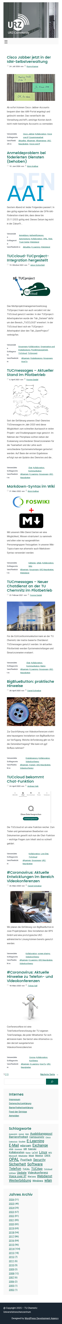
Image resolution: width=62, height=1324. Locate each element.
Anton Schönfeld (37, 265)
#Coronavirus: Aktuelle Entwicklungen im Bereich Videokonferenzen (30, 876)
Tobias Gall (32, 986)
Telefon (15, 1168)
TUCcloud (22, 353)
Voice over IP (34, 144)
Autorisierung (24, 239)
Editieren (32, 563)
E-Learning (35, 247)
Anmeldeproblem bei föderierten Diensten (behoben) (26, 157)
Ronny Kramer (32, 66)
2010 (11, 1265)
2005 (11, 1285)
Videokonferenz (32, 761)
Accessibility (13, 1134)
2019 (11, 1228)
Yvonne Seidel (32, 380)
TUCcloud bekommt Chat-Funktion (25, 779)
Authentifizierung (36, 235)
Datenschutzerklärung (20, 1103)
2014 (11, 1249)
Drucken (22, 1141)
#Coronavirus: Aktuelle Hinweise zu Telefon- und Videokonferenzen (30, 976)
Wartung (32, 1176)
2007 (11, 1277)
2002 (11, 1290)
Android (21, 1134)
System (32, 765)
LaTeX (35, 1152)
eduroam (25, 1145)
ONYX (47, 1155)
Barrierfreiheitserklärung (21, 1107)
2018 (11, 1232)
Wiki (30, 566)
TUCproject (32, 353)
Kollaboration (40, 134)
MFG (50, 1153)
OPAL (45, 239)
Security (39, 1160)
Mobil (31, 1155)
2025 (11, 1203)
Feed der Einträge (18, 1111)
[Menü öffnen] (6, 41)
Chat (30, 468)
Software (35, 1164)
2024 (11, 1208)
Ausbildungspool (41, 1133)
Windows (37, 1180)
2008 (11, 1273)
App (27, 1134)
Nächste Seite (49, 1074)
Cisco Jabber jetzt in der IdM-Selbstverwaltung (29, 59)
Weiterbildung (20, 1180)
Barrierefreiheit (18, 1137)
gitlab (39, 563)
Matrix (42, 666)
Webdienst (34, 242)
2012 (11, 1257)
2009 (11, 1269)
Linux (43, 1152)
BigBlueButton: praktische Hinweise (30, 683)
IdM (25, 1149)
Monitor (39, 1155)
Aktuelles (22, 141)
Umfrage (12, 1173)
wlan (48, 1180)
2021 (11, 1220)
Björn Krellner (32, 166)
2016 (11, 1240)
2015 (11, 1244)
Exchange (40, 1145)
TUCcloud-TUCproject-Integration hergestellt (28, 258)
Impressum (14, 1099)
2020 (11, 1224)
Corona (32, 1057)
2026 (11, 1199)
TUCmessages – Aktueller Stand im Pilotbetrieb (30, 372)
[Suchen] (52, 1082)
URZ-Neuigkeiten (46, 570)
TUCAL (26, 1169)
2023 (11, 1212)
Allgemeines (41, 141)
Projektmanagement (39, 350)
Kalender (32, 1149)
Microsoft (13, 1156)
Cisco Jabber (28, 134)
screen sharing (44, 953)
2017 (11, 1236)
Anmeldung (24, 235)
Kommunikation (35, 471)
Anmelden (14, 1115)
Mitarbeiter (22, 1156)
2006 (11, 1281)
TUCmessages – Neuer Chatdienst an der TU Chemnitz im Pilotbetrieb (29, 586)
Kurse (28, 1153)
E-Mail (14, 1145)
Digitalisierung (36, 358)
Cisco (48, 1137)
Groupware (23, 346)
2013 (11, 1253)
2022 (11, 1216)
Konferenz (33, 1061)
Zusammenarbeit (36, 137)
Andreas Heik (32, 786)
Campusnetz (36, 1137)
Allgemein (31, 141)
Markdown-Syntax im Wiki (31, 486)
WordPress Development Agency (42, 1318)
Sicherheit (17, 1164)
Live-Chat (44, 854)
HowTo (24, 361)
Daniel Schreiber (34, 691)
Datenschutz (13, 1142)
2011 (11, 1261)
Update (22, 1172)
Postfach (26, 1160)
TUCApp (37, 1168)
